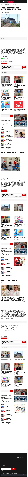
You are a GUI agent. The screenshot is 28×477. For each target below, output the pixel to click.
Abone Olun (24, 66)
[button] (1, 1)
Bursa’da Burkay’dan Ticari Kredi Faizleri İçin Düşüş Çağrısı (6, 124)
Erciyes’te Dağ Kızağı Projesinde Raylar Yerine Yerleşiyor (6, 127)
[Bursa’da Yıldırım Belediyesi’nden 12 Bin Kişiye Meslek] (2, 144)
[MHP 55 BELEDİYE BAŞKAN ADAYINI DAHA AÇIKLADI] (7, 79)
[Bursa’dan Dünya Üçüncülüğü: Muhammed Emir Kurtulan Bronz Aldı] (2, 136)
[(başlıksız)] (20, 117)
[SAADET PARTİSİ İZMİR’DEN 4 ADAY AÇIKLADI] (20, 104)
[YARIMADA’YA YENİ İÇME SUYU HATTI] (20, 92)
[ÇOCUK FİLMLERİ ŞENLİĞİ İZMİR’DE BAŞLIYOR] (7, 92)
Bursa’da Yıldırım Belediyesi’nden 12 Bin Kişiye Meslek (6, 125)
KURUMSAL (2, 454)
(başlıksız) (16, 118)
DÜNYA (1, 459)
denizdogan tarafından (17, 126)
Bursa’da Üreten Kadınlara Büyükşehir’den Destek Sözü (6, 120)
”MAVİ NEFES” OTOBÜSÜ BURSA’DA (20, 457)
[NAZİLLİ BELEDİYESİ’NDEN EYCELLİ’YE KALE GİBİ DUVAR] (7, 207)
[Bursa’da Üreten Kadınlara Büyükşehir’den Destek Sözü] (2, 132)
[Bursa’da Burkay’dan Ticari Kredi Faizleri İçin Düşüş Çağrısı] (2, 140)
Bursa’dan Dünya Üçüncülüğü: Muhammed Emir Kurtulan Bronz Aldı (7, 122)
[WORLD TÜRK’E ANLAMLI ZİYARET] (7, 354)
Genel (1, 83)
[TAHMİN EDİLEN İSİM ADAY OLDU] (7, 104)
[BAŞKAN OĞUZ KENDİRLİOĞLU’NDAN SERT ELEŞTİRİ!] (20, 79)
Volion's (17, 473)
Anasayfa (2, 4)
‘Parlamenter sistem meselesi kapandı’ (5, 462)
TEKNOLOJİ (18, 454)
